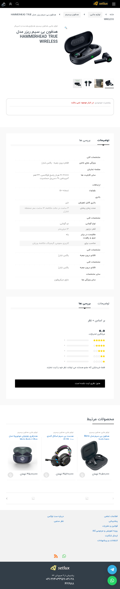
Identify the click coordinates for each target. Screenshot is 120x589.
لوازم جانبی (95, 14)
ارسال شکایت (111, 535)
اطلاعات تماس (111, 516)
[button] (66, 28)
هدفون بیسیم (72, 14)
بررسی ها (84, 140)
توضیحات (103, 140)
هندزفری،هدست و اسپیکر (24, 26)
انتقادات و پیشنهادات (107, 540)
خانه (112, 14)
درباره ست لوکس (55, 516)
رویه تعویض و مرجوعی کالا (105, 530)
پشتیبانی (113, 521)
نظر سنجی (59, 521)
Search (17, 4)
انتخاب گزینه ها (10, 475)
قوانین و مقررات (110, 526)
